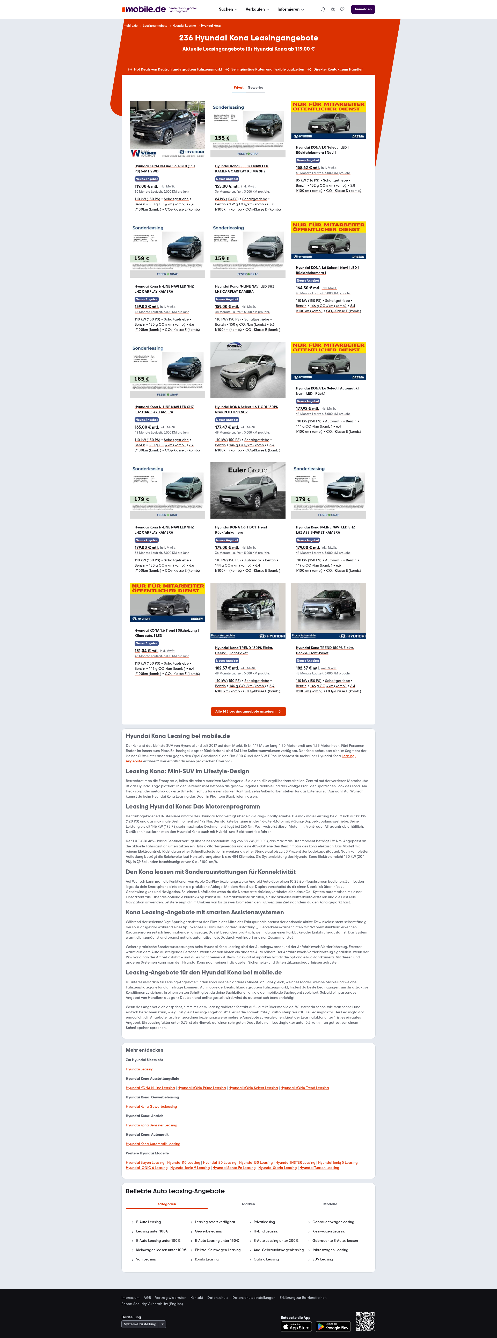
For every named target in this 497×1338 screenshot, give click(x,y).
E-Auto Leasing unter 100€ (158, 1240)
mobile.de (131, 25)
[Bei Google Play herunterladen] (333, 1326)
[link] (332, 9)
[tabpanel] (248, 1240)
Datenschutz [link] (217, 1298)
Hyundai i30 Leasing (256, 1162)
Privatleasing (264, 1222)
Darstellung (131, 1317)
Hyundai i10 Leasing (183, 1162)
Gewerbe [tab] (255, 87)
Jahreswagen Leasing (330, 1250)
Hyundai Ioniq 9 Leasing (190, 1168)
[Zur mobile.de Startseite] (164, 9)
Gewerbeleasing (208, 1231)
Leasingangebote (155, 25)
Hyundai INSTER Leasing (295, 1162)
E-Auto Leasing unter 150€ (217, 1240)
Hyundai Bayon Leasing (145, 1162)
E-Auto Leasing (148, 1222)
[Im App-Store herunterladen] (298, 1326)
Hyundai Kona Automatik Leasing (153, 1144)
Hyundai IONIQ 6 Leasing (147, 1168)
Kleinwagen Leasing (329, 1231)
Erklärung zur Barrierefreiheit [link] (303, 1298)
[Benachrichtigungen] (323, 9)
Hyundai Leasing (184, 25)
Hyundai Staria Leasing (277, 1168)
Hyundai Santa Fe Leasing (234, 1168)
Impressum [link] (130, 1298)
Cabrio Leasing (266, 1259)
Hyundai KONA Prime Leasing (202, 1088)
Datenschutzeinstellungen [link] (253, 1298)
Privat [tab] (239, 87)
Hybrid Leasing (266, 1231)
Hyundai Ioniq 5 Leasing (338, 1162)
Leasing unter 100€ (152, 1231)
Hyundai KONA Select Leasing (253, 1088)
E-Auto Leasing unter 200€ (276, 1240)
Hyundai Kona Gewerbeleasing (151, 1106)
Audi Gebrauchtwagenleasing (279, 1250)
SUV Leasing (322, 1259)
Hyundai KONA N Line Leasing (150, 1088)
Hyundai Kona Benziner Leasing (151, 1125)
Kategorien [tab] (166, 1204)
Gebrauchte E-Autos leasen (335, 1240)
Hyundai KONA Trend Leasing (305, 1088)
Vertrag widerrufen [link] (170, 1298)
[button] (167, 159)
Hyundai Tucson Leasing (319, 1168)
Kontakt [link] (197, 1298)
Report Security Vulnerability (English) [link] (152, 1304)
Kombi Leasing (207, 1259)
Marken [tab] (248, 1204)
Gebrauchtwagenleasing (333, 1222)
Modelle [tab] (330, 1204)
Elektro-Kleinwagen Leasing (218, 1250)
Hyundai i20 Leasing (220, 1162)
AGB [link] (147, 1298)
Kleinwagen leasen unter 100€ (161, 1250)
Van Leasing (146, 1259)
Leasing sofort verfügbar (215, 1222)
